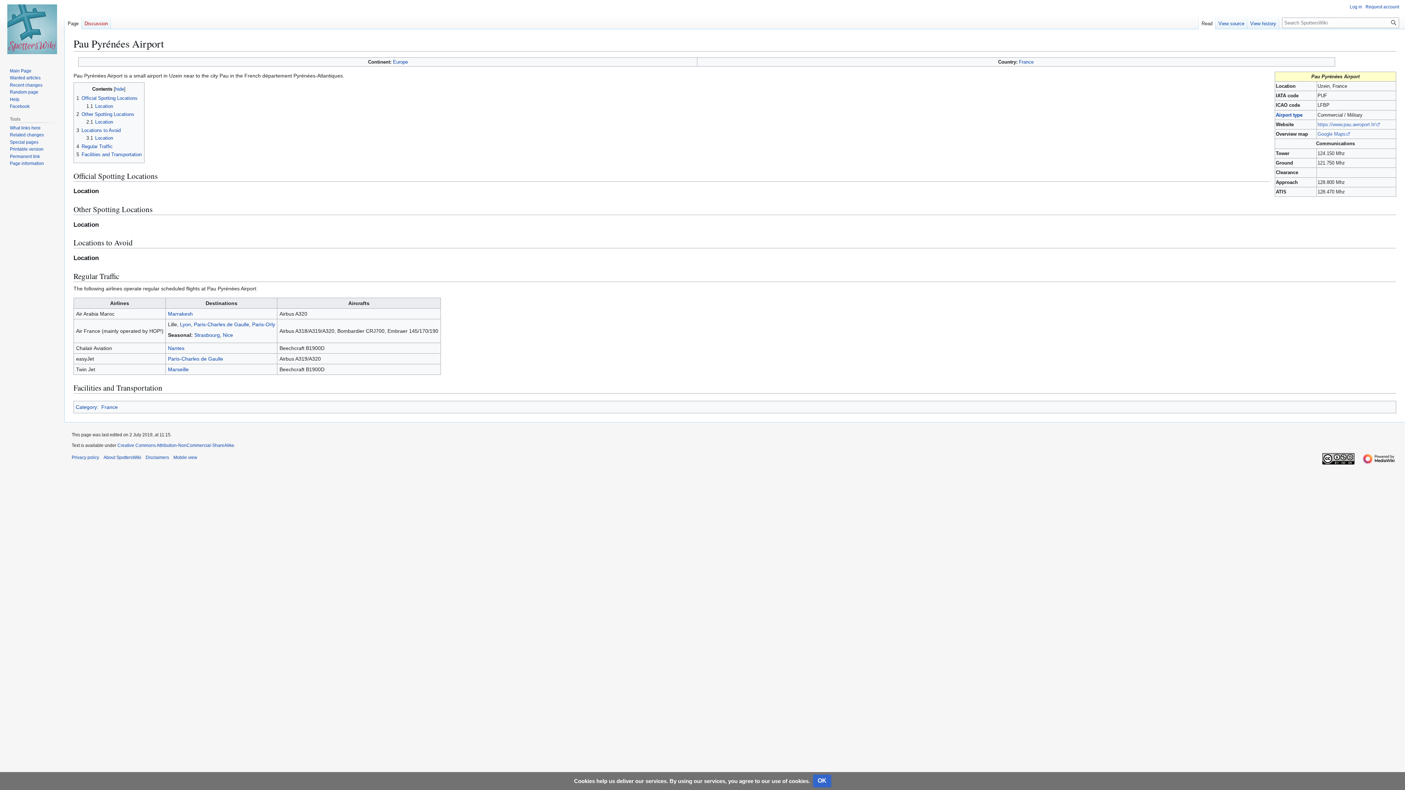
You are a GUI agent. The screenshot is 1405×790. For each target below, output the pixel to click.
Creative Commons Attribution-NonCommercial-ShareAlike (175, 445)
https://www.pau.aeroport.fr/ (1347, 124)
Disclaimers (157, 457)
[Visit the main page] (32, 29)
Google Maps (1332, 134)
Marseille (178, 369)
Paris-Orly (263, 324)
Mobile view (185, 457)
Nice (228, 335)
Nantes (176, 348)
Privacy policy (85, 457)
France (1026, 62)
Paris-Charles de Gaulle (221, 324)
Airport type (1289, 115)
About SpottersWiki (122, 457)
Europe (400, 62)
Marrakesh (180, 314)
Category (86, 407)
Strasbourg (207, 335)
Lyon (185, 324)
